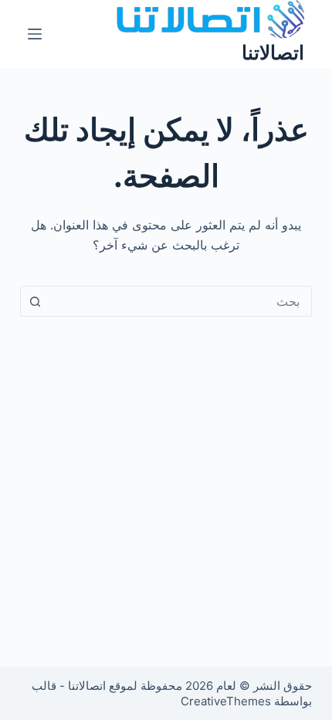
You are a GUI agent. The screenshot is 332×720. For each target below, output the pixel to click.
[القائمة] (35, 34)
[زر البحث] (35, 301)
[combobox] (180, 301)
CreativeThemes (226, 701)
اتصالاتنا (273, 52)
